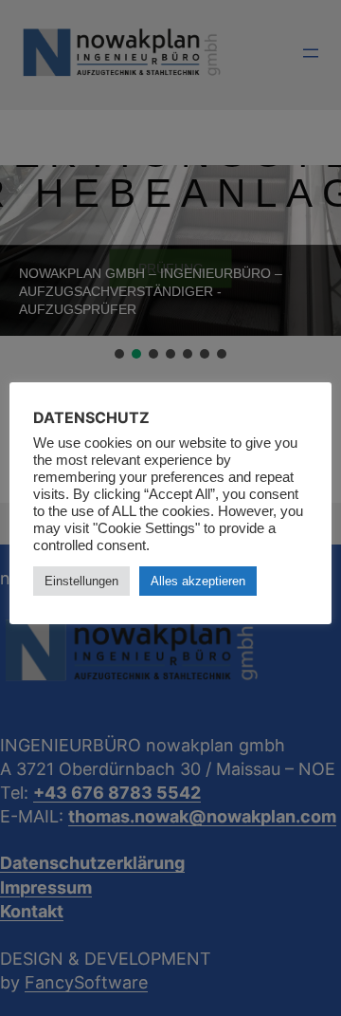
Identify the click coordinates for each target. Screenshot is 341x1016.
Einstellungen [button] (81, 581)
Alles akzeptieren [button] (198, 581)
